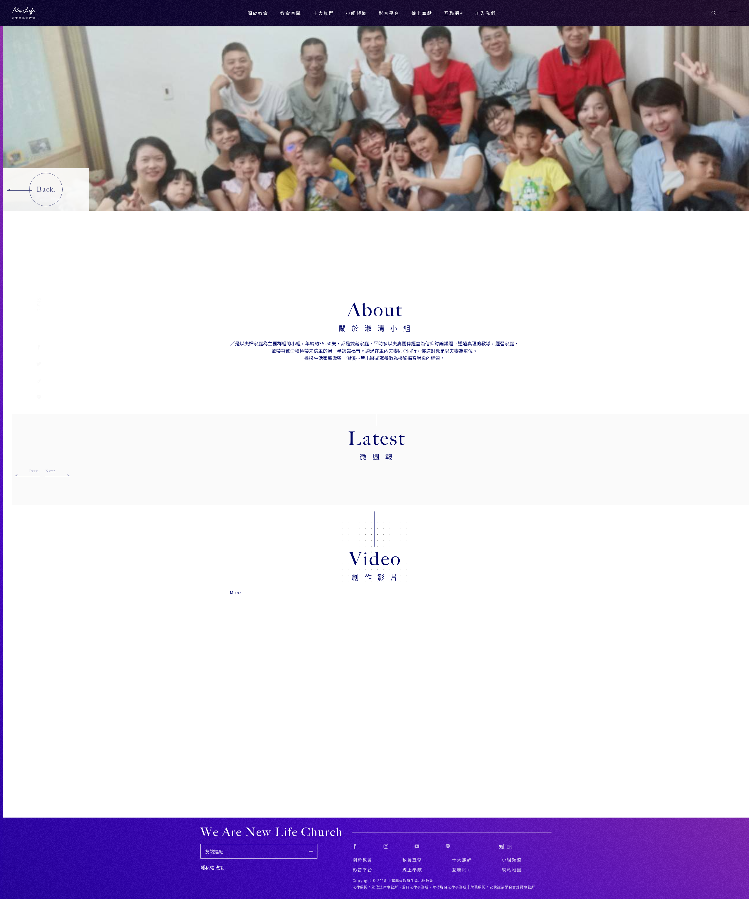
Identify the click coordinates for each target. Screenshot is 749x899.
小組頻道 (356, 13)
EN (509, 846)
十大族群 (462, 860)
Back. (46, 189)
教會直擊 (412, 860)
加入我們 (485, 13)
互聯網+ (453, 13)
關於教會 (362, 860)
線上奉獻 (412, 869)
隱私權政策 (212, 867)
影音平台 (362, 869)
